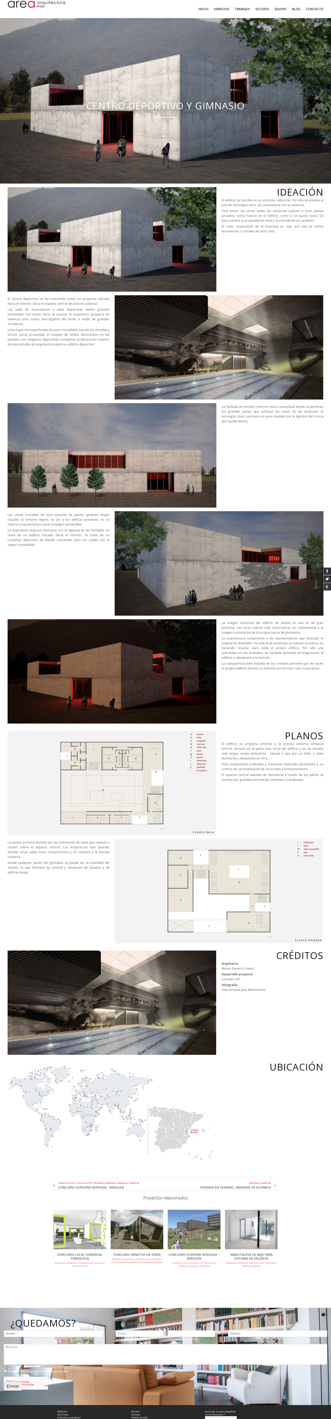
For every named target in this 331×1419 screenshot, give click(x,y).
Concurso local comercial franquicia (80, 1256)
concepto (136, 1414)
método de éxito (139, 1417)
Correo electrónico (125, 1339)
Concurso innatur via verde (137, 1255)
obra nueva (62, 1414)
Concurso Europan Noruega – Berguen (194, 1256)
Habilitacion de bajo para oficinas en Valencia (251, 1256)
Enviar (13, 1386)
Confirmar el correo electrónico (183, 1339)
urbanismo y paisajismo (69, 1417)
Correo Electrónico (215, 1414)
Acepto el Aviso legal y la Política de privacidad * (39, 1371)
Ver (79, 1229)
